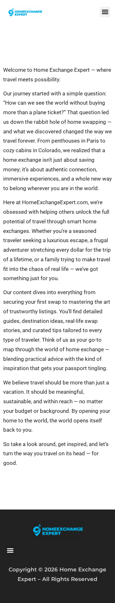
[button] (105, 12)
